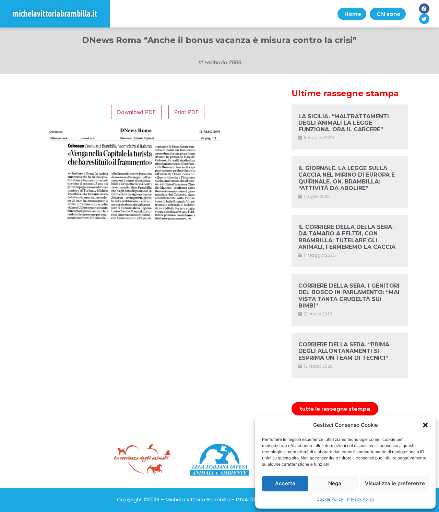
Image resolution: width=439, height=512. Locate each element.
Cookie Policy (330, 499)
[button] (425, 425)
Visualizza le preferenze (395, 483)
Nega (334, 483)
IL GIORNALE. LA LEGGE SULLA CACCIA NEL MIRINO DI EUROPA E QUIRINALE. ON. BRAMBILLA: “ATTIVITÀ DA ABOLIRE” (346, 178)
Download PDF (136, 112)
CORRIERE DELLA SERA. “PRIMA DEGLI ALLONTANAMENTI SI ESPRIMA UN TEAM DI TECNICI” (343, 351)
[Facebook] (424, 8)
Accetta (285, 483)
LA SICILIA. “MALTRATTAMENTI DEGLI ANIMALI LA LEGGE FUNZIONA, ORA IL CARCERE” (343, 123)
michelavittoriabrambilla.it (55, 13)
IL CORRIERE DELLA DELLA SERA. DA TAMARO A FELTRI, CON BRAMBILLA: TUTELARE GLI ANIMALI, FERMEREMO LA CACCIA (346, 237)
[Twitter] (424, 19)
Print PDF (186, 112)
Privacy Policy (361, 499)
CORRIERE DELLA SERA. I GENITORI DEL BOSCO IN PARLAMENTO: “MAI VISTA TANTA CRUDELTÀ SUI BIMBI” (349, 295)
